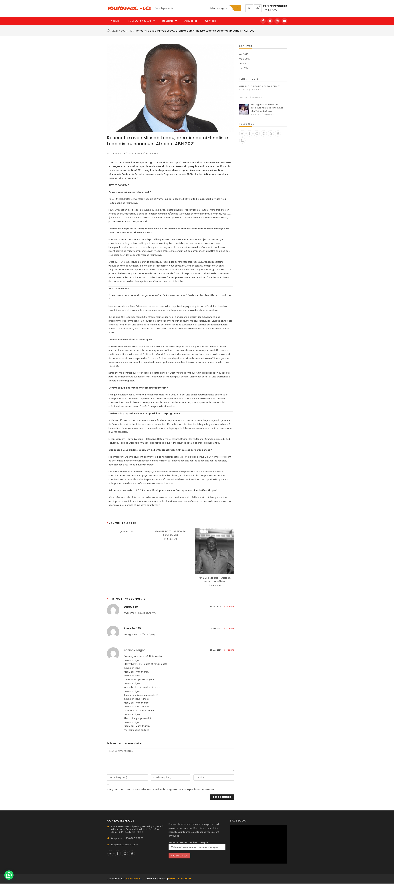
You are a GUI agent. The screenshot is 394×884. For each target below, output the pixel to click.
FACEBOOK (238, 820)
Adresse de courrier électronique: (189, 842)
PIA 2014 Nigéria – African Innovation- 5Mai (215, 579)
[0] (257, 8)
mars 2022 (244, 58)
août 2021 (244, 63)
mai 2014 (243, 68)
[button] (9, 875)
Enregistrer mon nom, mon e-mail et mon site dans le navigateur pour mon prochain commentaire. (161, 789)
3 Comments (152, 153)
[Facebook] (263, 21)
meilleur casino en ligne (136, 730)
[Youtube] (284, 21)
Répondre (229, 606)
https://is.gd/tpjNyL (145, 612)
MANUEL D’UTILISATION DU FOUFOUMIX (171, 533)
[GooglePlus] (264, 133)
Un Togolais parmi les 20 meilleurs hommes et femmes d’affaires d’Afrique (267, 107)
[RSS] (242, 140)
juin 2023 (243, 54)
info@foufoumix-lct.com (124, 844)
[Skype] (271, 133)
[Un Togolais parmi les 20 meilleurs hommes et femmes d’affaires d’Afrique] (244, 109)
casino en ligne (134, 650)
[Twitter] (270, 21)
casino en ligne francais (136, 698)
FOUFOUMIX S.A (116, 153)
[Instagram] (277, 21)
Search (238, 8)
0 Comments (256, 90)
